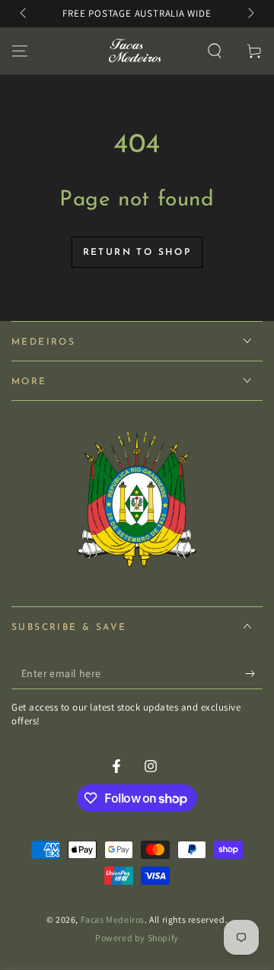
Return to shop (137, 252)
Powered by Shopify (137, 937)
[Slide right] (250, 13)
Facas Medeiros (113, 919)
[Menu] (20, 51)
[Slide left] (24, 13)
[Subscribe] (254, 674)
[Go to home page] (134, 51)
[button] (214, 51)
